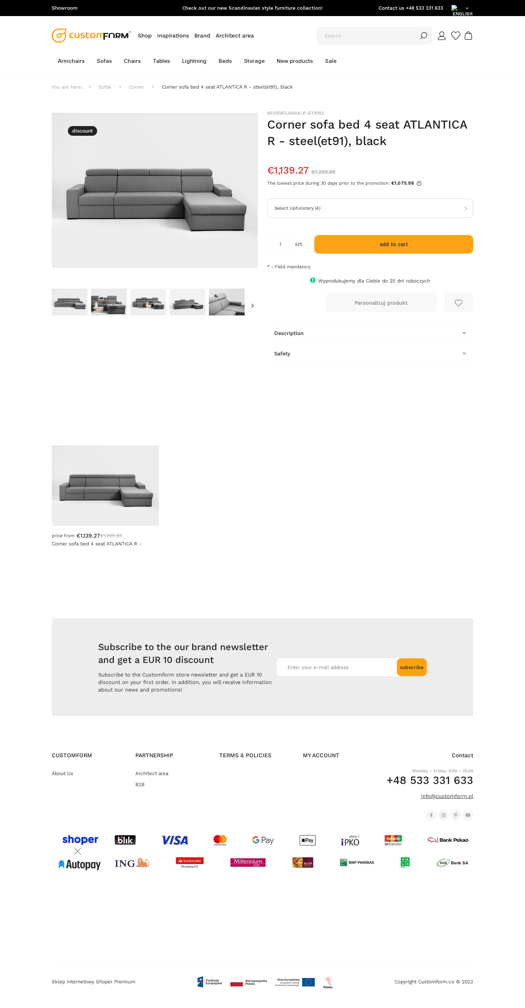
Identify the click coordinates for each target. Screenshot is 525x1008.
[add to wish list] (458, 302)
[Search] (424, 36)
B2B (140, 785)
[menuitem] (71, 61)
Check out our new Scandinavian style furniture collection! (252, 8)
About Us (62, 773)
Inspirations (173, 35)
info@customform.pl (447, 796)
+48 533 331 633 (424, 8)
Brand (202, 35)
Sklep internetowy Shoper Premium (93, 982)
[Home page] (91, 36)
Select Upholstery (297, 208)
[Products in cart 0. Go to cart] (469, 35)
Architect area (235, 35)
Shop (145, 35)
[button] (253, 306)
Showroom (65, 8)
